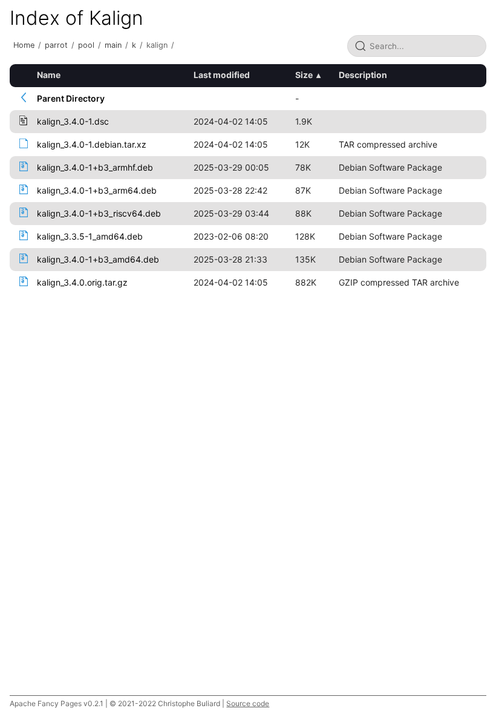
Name (48, 75)
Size (304, 75)
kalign (157, 45)
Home (23, 45)
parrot (56, 45)
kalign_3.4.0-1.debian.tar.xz (91, 144)
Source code (247, 703)
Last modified (222, 75)
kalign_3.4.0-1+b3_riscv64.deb (99, 213)
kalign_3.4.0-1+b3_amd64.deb (98, 259)
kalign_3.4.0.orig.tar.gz (82, 282)
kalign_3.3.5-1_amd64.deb (90, 236)
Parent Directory (71, 98)
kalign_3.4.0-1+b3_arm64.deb (97, 190)
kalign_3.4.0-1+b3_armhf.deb (95, 167)
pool (86, 45)
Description (363, 75)
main (113, 45)
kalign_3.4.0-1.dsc (73, 121)
